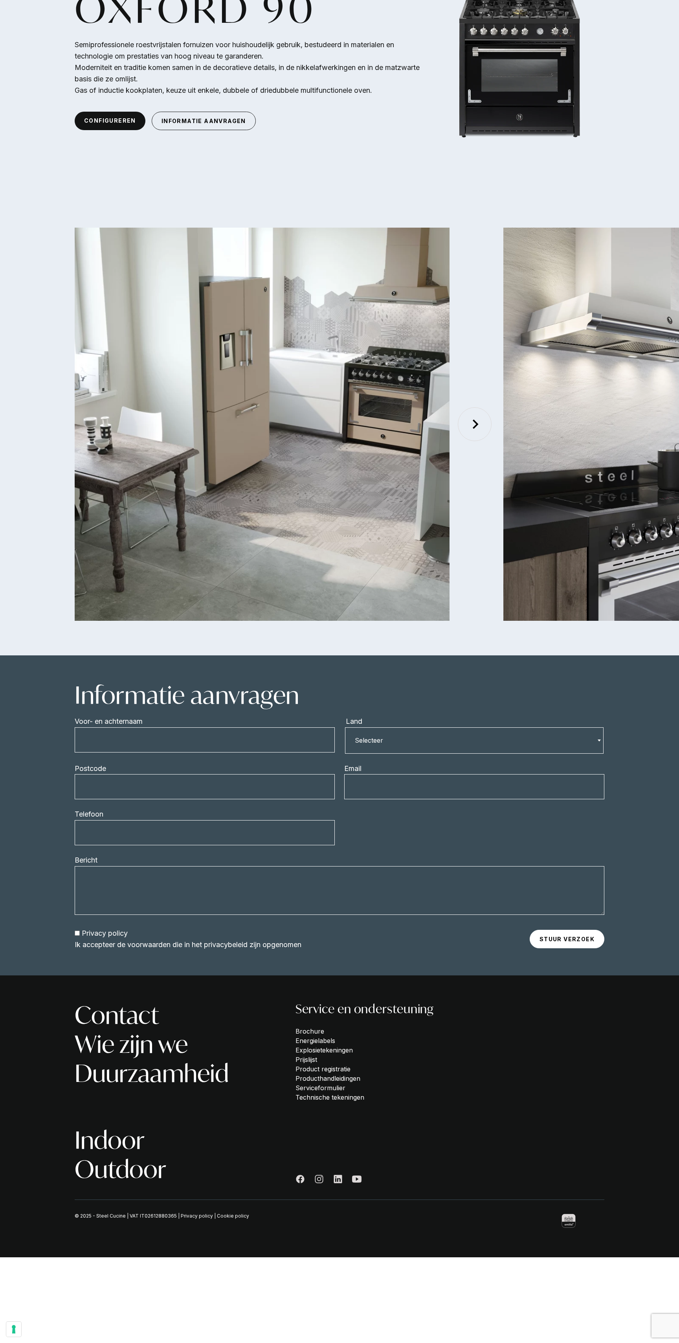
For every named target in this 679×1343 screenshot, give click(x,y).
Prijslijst (306, 1059)
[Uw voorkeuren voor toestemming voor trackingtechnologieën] (13, 1329)
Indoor (110, 1140)
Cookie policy (233, 1216)
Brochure (309, 1031)
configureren (110, 120)
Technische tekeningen (329, 1097)
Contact (117, 1015)
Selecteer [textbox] (369, 740)
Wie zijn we (131, 1044)
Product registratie (323, 1069)
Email (353, 768)
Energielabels (315, 1041)
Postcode (90, 768)
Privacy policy (105, 933)
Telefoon (89, 814)
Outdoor (120, 1169)
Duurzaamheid (152, 1073)
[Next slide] (475, 424)
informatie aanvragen (203, 121)
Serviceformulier (320, 1088)
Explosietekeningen (324, 1050)
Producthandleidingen (327, 1078)
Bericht (86, 860)
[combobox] (474, 740)
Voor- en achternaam (109, 721)
